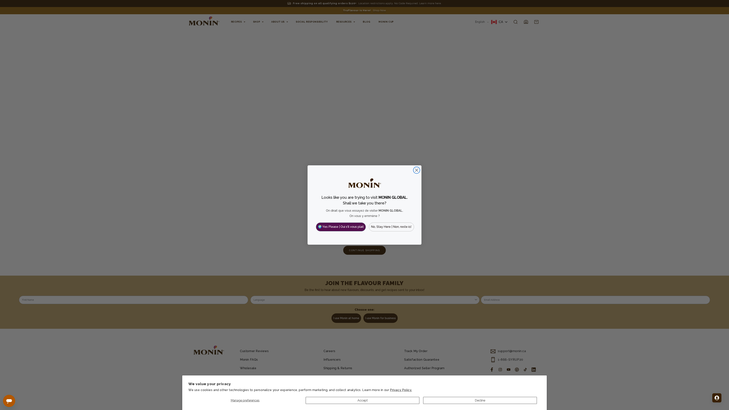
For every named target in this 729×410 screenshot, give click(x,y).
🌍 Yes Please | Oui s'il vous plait (341, 227)
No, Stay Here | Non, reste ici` (391, 227)
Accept (362, 400)
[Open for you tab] (716, 397)
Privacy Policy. (401, 390)
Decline (480, 400)
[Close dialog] (416, 170)
